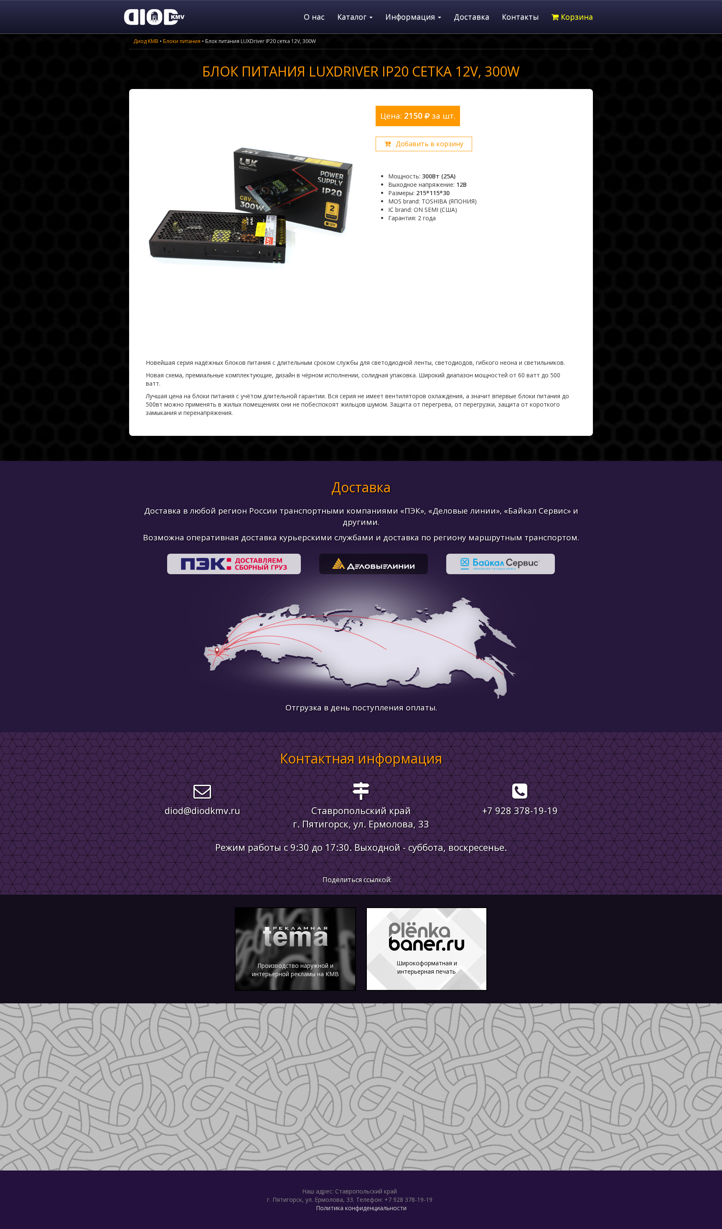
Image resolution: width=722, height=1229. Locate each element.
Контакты (520, 17)
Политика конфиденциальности (361, 1208)
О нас (314, 17)
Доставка (471, 17)
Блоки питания (182, 41)
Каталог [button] (353, 17)
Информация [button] (411, 17)
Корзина (576, 17)
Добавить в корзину (427, 143)
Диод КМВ (145, 41)
